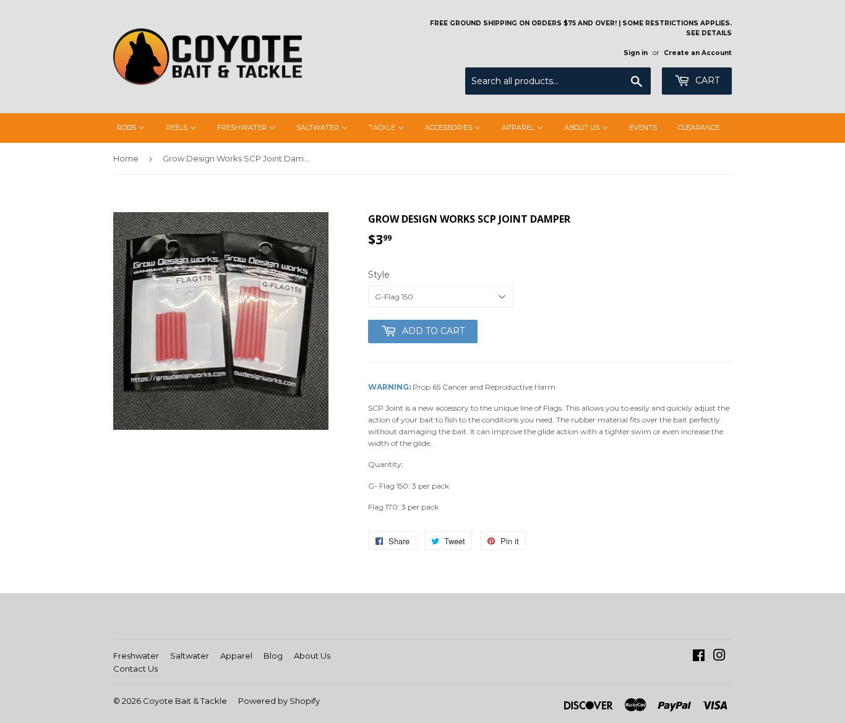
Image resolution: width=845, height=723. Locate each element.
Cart (706, 80)
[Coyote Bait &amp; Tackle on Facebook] (698, 657)
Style (379, 274)
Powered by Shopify (279, 701)
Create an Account (698, 53)
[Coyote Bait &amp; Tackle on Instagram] (719, 657)
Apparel (236, 656)
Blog (273, 656)
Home (126, 158)
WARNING (388, 386)
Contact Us (135, 669)
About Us (312, 656)
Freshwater (136, 656)
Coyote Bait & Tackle (185, 701)
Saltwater (189, 656)
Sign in (636, 53)
